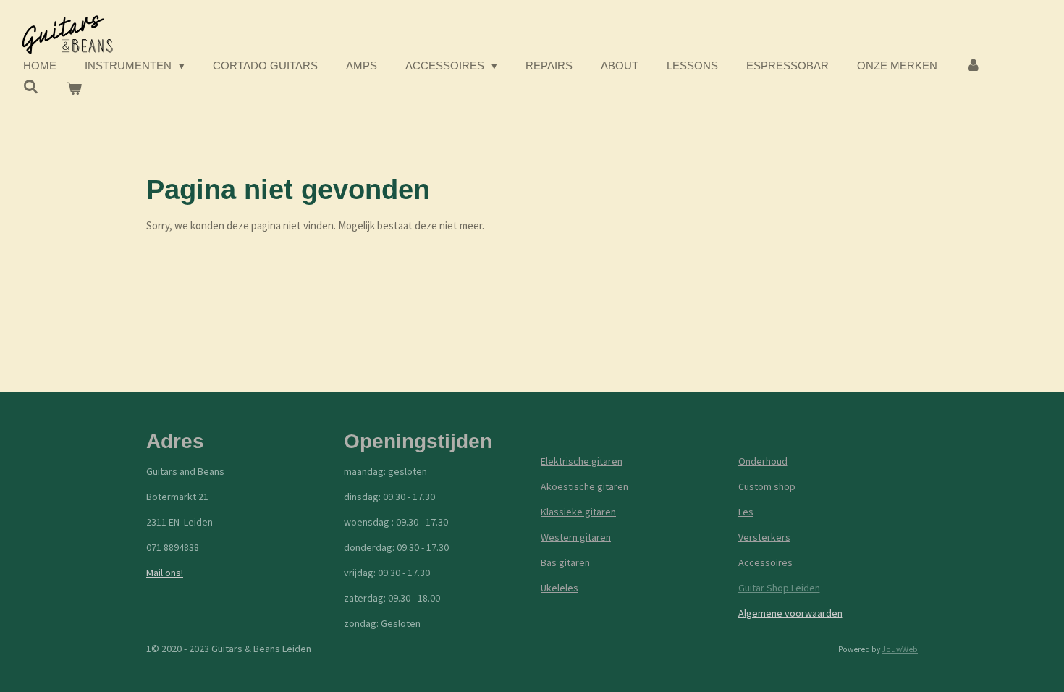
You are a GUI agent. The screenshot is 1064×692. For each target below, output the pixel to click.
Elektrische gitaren (581, 461)
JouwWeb (900, 649)
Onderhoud (763, 461)
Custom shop (766, 486)
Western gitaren (576, 537)
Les (745, 511)
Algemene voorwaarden (790, 613)
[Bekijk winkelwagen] (74, 89)
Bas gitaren (565, 562)
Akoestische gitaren (584, 486)
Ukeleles (559, 587)
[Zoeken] (30, 87)
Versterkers (764, 537)
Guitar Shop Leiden (779, 587)
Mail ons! (164, 572)
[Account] (973, 66)
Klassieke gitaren (578, 511)
